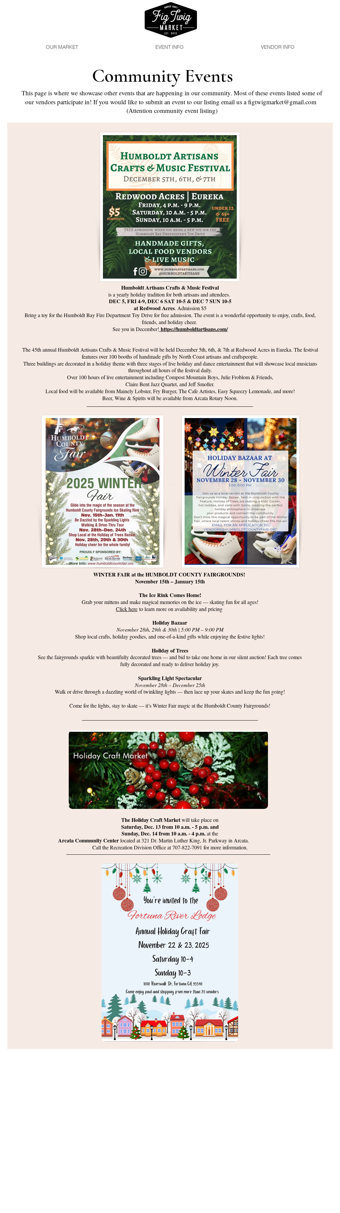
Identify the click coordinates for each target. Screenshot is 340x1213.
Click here (126, 608)
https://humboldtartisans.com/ (193, 329)
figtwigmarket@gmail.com (282, 102)
